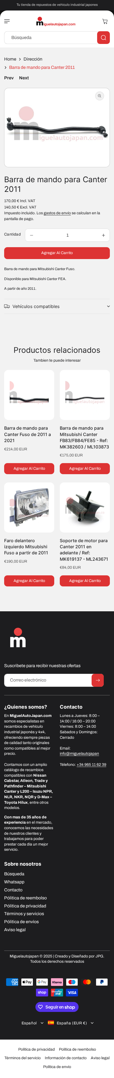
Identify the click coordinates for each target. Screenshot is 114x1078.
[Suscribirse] (98, 680)
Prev (9, 77)
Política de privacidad (36, 1049)
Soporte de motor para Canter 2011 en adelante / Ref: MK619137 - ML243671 (84, 550)
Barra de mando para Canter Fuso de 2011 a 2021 (27, 434)
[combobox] (57, 38)
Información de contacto (66, 1058)
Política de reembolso (77, 1049)
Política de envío (57, 1067)
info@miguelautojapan (79, 753)
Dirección (33, 59)
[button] (8, 21)
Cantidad (12, 234)
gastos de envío (57, 213)
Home (10, 59)
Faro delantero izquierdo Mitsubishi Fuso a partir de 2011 (26, 547)
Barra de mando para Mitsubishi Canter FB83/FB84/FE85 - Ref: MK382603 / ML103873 (84, 437)
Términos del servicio (22, 1058)
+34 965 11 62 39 (91, 765)
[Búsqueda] (103, 37)
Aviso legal (100, 1058)
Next (24, 77)
